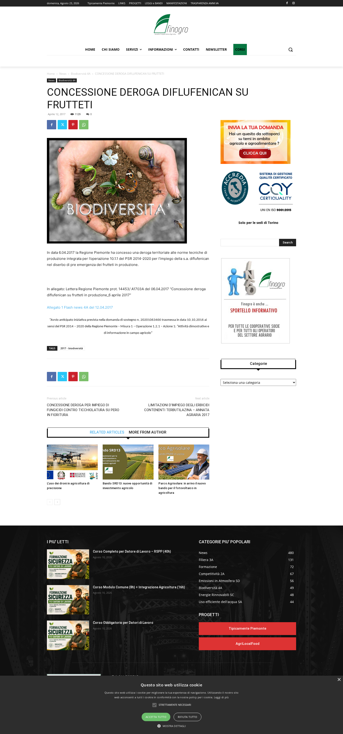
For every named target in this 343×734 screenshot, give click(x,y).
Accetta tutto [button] (156, 717)
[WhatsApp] (83, 124)
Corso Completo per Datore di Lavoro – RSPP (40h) (132, 551)
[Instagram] (293, 3)
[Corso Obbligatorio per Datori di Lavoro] (68, 635)
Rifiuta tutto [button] (187, 717)
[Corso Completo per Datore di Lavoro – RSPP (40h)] (68, 564)
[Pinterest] (73, 124)
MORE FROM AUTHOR (147, 432)
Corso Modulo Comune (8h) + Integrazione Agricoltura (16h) (139, 587)
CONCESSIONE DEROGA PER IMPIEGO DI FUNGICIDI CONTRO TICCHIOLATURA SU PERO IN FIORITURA (83, 410)
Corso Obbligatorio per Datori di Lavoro (123, 623)
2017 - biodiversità (71, 348)
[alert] (171, 705)
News (62, 74)
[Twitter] (62, 124)
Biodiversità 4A (81, 74)
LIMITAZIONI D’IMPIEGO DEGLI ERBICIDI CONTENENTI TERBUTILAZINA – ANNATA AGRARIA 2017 (176, 410)
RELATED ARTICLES (107, 432)
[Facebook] (287, 3)
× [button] (339, 679)
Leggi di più (221, 697)
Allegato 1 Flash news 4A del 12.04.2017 (80, 307)
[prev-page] (50, 502)
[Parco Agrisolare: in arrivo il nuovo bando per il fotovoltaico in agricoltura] (183, 462)
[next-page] (57, 502)
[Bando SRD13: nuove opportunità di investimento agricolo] (128, 462)
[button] (290, 49)
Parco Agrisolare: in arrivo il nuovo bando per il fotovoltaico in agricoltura (182, 488)
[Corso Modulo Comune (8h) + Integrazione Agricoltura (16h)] (68, 600)
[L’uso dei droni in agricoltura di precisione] (72, 462)
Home (51, 74)
